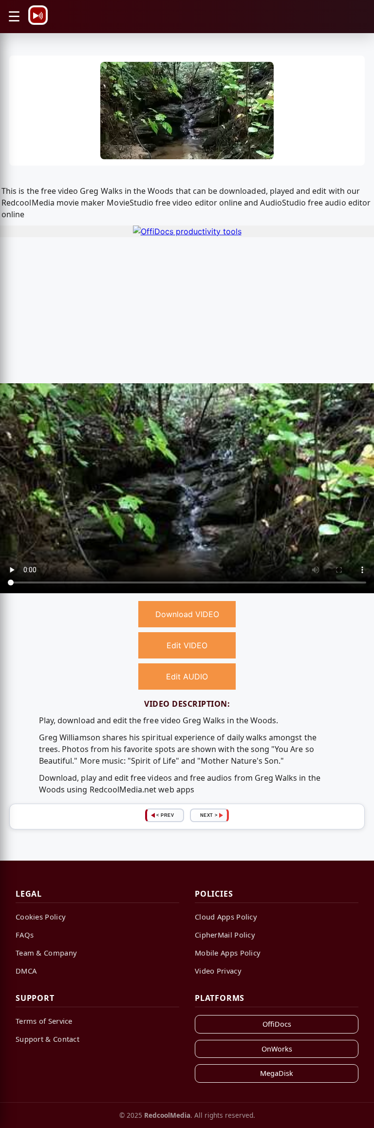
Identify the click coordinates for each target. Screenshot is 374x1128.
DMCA (26, 971)
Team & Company (46, 953)
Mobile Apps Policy (228, 953)
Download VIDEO (187, 614)
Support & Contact (47, 1039)
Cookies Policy (41, 916)
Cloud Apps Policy (226, 916)
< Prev (165, 815)
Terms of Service (44, 1021)
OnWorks (277, 1048)
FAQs (25, 935)
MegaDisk (276, 1073)
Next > (209, 815)
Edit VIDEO (187, 645)
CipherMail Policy (225, 935)
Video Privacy (218, 971)
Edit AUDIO (187, 676)
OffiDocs (276, 1024)
